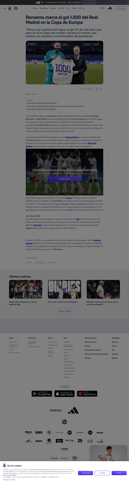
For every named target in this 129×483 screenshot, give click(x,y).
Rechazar (119, 473)
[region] (64, 472)
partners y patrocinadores (10, 475)
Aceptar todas (85, 473)
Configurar (102, 473)
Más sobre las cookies (9, 480)
